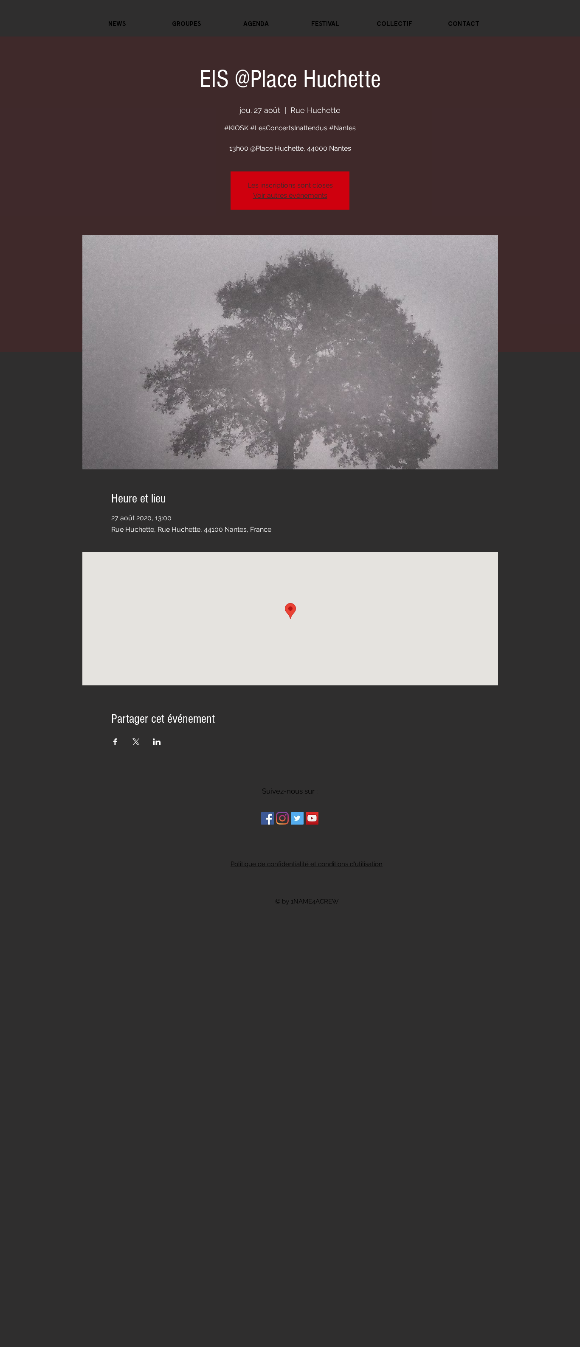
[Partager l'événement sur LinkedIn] (157, 741)
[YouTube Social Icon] (312, 818)
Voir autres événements (290, 195)
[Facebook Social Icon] (267, 818)
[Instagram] (282, 818)
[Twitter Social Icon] (297, 818)
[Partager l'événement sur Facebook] (115, 741)
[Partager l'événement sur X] (136, 741)
